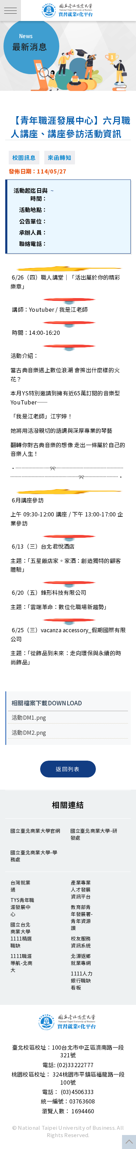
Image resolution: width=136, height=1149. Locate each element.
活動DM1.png (29, 717)
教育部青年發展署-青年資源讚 (82, 917)
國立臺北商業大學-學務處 (34, 856)
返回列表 (68, 769)
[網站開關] (10, 10)
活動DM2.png (29, 732)
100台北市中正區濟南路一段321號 (88, 1051)
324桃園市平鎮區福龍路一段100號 (89, 1078)
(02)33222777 (75, 1064)
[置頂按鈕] (129, 1142)
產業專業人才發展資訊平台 (81, 889)
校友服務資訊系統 (81, 942)
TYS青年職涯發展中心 (22, 906)
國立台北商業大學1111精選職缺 (21, 935)
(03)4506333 (77, 1091)
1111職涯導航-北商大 (21, 962)
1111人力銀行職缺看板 (81, 980)
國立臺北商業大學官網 (35, 830)
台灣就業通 (20, 886)
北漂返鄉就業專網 (81, 959)
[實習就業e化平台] (68, 10)
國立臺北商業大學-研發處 (94, 834)
